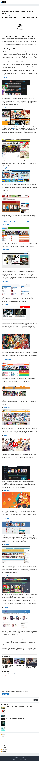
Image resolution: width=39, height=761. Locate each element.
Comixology (6, 249)
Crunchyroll (6, 490)
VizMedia (5, 304)
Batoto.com (7, 544)
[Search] (36, 700)
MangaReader (6, 168)
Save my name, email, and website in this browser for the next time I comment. (15, 691)
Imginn (3, 734)
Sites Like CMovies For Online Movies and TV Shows (15, 715)
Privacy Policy (15, 759)
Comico (5, 435)
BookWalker (7, 407)
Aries (3, 15)
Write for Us (20, 759)
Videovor (3, 740)
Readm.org (6, 464)
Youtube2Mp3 (4, 749)
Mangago (6, 575)
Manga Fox (5, 136)
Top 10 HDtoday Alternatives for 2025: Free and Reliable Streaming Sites (7, 666)
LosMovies (4, 747)
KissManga (5, 77)
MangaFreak (6, 107)
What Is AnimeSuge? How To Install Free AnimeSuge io (15, 718)
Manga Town (6, 224)
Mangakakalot (7, 359)
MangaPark (6, 518)
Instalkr (3, 736)
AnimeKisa (4, 745)
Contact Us (25, 759)
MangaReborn (6, 193)
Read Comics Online (9, 332)
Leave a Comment (16, 15)
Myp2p (3, 738)
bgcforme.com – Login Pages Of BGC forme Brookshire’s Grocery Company (19, 706)
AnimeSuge (4, 743)
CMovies (3, 741)
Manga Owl (6, 384)
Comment (4, 675)
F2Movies (4, 751)
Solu (17, 757)
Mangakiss (6, 607)
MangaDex (5, 281)
